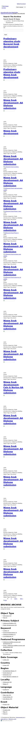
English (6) (6, 689)
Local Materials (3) (8, 636)
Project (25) (6, 704)
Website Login (12, 719)
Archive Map (10, 12)
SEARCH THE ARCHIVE (19, 13)
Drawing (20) (6, 710)
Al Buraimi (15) (7, 674)
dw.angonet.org (20, 717)
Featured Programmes (7, 13)
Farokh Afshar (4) (7, 697)
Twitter (18, 3)
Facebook (23, 3)
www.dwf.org (4, 719)
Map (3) (5, 712)
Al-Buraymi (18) (7, 682)
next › (15, 598)
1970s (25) (6, 660)
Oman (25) (6, 665)
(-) (6, 21)
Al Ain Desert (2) (7, 672)
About (5, 12)
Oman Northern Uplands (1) (10, 676)
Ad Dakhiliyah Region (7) (9, 671)
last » (21, 598)
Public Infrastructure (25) (10, 625)
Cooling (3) (6, 630)
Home (2, 12)
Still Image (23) (7, 615)
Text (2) (5, 617)
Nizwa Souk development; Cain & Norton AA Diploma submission (13, 387)
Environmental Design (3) (10, 632)
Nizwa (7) (5, 684)
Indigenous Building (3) (9, 634)
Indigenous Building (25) (9, 623)
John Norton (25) (7, 699)
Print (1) (5, 713)
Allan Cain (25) (7, 695)
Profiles (16, 12)
